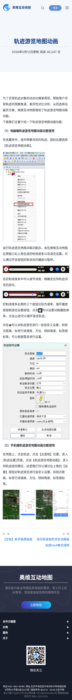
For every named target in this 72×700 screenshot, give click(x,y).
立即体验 (36, 605)
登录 (55, 7)
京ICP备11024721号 (13, 693)
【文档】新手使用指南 (17, 539)
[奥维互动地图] (17, 7)
